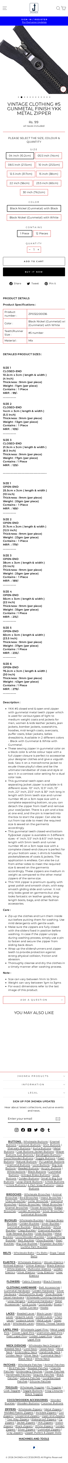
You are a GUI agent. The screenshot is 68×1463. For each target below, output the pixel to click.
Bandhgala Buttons (48, 1154)
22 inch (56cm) (19, 183)
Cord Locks (29, 1304)
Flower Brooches (41, 1207)
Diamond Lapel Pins (49, 1332)
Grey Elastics (45, 1272)
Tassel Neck (46, 1348)
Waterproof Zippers (43, 1419)
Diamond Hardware (40, 1300)
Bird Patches (17, 1368)
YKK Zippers (45, 1422)
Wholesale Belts (24, 1252)
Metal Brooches (52, 1204)
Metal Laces (43, 1320)
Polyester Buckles (51, 1243)
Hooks (44, 1307)
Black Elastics (56, 1265)
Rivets (58, 1304)
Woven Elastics (53, 1262)
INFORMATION (33, 1084)
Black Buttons (37, 1171)
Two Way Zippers (18, 1419)
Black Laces (44, 1313)
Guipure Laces (25, 1320)
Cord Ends (45, 1304)
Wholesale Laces (23, 1323)
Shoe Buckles (44, 1240)
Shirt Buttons (52, 1144)
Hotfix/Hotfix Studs (31, 1294)
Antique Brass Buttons (35, 1174)
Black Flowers (52, 1281)
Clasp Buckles (27, 1230)
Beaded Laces (25, 1313)
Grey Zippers (15, 1432)
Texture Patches (30, 1378)
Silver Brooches (53, 1211)
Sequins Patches (43, 1374)
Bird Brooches (29, 1197)
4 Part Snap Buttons (41, 1185)
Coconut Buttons (30, 1144)
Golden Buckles (29, 1223)
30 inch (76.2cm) (34, 192)
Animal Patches (54, 1364)
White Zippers (44, 1426)
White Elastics (16, 1268)
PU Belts (42, 1252)
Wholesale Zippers (30, 1409)
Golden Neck (14, 1355)
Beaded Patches (38, 1368)
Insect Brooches (50, 1197)
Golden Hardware (43, 1290)
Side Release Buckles (19, 1233)
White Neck (42, 1358)
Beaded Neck (13, 1348)
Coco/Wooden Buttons (18, 1158)
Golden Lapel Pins (40, 1336)
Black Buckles (42, 1226)
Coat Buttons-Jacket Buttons (35, 1151)
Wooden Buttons (28, 1403)
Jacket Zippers (26, 1422)
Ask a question (33, 1000)
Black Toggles (34, 1394)
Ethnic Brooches (30, 1204)
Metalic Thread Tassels (50, 1323)
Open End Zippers (53, 1415)
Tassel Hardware (13, 1297)
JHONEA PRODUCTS (33, 1076)
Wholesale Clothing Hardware (45, 1297)
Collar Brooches (38, 1201)
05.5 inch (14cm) (48, 155)
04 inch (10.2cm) (20, 155)
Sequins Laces (24, 1316)
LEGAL (33, 1093)
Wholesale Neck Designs (44, 1345)
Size (33, 149)
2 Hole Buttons (16, 1185)
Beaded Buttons (28, 1168)
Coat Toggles (12, 1390)
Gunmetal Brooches (34, 1214)
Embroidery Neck (26, 1352)
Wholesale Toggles (32, 1387)
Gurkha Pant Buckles (34, 1246)
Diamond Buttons (18, 1164)
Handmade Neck (49, 1352)
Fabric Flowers (31, 1281)
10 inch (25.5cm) (49, 164)
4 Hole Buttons (54, 1181)
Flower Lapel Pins (23, 1332)
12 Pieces (42, 233)
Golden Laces (44, 1316)
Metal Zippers (53, 1409)
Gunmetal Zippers (49, 1429)
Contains (34, 227)
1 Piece (24, 233)
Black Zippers (24, 1426)
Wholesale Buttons (35, 1141)
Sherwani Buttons (19, 1148)
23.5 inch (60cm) (47, 183)
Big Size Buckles (26, 1243)
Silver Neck (31, 1355)
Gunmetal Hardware (17, 1290)
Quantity (34, 243)
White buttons (16, 1171)
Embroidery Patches (29, 1371)
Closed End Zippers (27, 1415)
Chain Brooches (15, 1201)
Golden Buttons (29, 1178)
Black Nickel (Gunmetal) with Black (34, 208)
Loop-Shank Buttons (29, 1181)
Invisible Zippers (46, 1412)
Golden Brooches (29, 1211)
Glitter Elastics (35, 1265)
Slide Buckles (43, 1233)
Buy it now (34, 272)
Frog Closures (54, 1390)
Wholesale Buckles (31, 1220)
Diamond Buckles (49, 1230)
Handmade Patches (18, 1374)
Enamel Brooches (16, 1207)
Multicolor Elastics (39, 1268)
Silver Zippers (26, 1429)
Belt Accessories (49, 1287)
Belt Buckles (26, 1240)
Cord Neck (30, 1348)
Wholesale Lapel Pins (35, 1329)
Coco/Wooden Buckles (29, 1236)
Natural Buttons (26, 1161)
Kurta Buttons (42, 1148)
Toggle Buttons (45, 1158)
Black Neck (25, 1358)
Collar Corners (29, 1307)
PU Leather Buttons (52, 1161)
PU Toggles (54, 1387)
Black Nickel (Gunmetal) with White (34, 217)
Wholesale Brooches (37, 1194)
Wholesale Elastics (30, 1262)
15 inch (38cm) (48, 173)
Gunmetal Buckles (19, 1226)
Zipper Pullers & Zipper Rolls (43, 1432)
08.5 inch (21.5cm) (20, 164)
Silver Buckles (50, 1223)
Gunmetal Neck (51, 1355)
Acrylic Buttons (51, 1168)
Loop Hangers (16, 1300)
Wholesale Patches (30, 1364)
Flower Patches (54, 1371)
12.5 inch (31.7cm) (21, 173)
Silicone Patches (40, 1381)
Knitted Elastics (13, 1265)
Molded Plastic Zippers (18, 1412)
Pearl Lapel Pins (16, 1336)
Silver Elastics (26, 1272)
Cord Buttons (41, 1164)
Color (34, 202)
